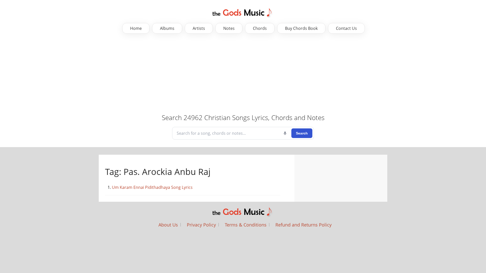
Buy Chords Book (301, 28)
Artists (199, 28)
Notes (229, 28)
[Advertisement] (159, 74)
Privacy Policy (201, 225)
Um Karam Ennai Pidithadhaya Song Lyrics (152, 187)
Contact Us (346, 28)
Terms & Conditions (246, 225)
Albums (167, 28)
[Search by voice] (285, 133)
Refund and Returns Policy (303, 225)
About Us (168, 225)
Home (136, 28)
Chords (260, 28)
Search (302, 133)
